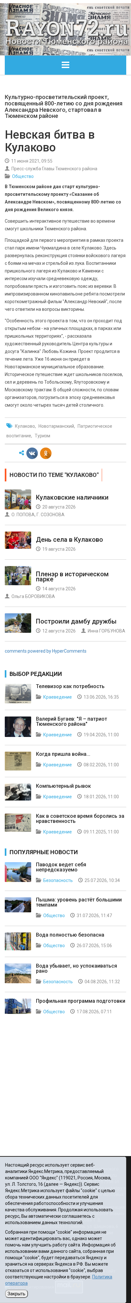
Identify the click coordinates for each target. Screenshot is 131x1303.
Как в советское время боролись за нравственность (80, 818)
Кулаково (25, 426)
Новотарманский (56, 426)
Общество (23, 176)
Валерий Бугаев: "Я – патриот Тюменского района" (71, 721)
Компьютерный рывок (63, 786)
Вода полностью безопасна (70, 935)
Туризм (42, 435)
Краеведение (57, 697)
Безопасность (58, 880)
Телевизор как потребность (70, 686)
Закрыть (16, 1293)
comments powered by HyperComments (45, 651)
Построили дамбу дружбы (76, 621)
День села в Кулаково (69, 539)
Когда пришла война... (63, 754)
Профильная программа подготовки (80, 1001)
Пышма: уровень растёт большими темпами (79, 902)
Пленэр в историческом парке (72, 576)
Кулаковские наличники (72, 497)
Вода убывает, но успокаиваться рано (76, 968)
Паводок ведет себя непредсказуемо (61, 867)
